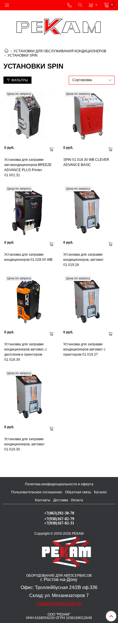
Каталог (100, 492)
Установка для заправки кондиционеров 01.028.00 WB (28, 257)
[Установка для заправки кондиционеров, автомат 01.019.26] (88, 211)
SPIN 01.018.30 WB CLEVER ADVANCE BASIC (86, 162)
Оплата (77, 500)
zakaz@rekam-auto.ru (59, 603)
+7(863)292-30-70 (59, 513)
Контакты (42, 500)
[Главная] (6, 51)
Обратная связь (78, 492)
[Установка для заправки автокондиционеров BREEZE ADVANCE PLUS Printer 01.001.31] (29, 116)
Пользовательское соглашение (36, 492)
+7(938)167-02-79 (59, 518)
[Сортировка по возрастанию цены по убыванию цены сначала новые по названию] (92, 80)
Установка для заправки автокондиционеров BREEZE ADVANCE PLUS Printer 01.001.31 (28, 167)
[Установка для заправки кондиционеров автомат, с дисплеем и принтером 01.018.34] (29, 301)
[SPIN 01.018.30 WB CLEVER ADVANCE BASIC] (88, 116)
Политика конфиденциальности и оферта (59, 484)
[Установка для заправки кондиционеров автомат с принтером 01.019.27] (88, 301)
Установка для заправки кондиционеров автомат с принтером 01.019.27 (84, 349)
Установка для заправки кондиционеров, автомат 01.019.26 (83, 260)
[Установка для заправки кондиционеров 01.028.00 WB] (29, 211)
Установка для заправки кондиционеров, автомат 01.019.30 (24, 444)
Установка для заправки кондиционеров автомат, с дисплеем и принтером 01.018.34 (25, 352)
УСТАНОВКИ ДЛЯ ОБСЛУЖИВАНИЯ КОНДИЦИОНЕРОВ (59, 51)
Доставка (60, 500)
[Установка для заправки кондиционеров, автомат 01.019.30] (29, 396)
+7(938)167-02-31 (59, 523)
